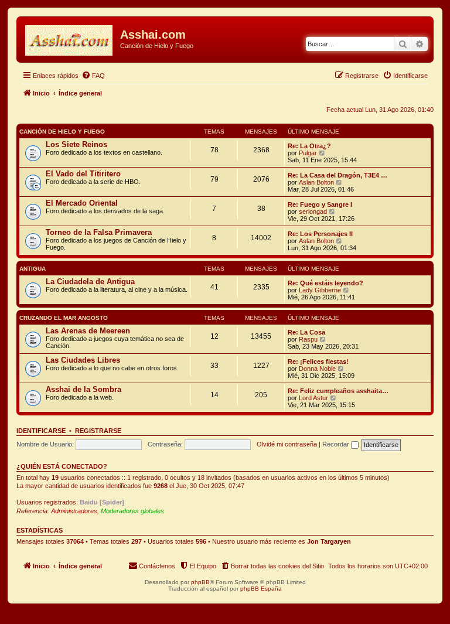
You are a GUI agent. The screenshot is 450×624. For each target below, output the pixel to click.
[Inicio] (69, 38)
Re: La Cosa (306, 332)
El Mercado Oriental (82, 203)
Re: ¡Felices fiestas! (318, 361)
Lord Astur (313, 397)
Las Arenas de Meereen (88, 330)
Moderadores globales (132, 510)
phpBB (200, 582)
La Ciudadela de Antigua (90, 281)
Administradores (74, 510)
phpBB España (261, 588)
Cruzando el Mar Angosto (63, 318)
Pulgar (308, 152)
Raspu (308, 339)
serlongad (313, 211)
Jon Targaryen (329, 541)
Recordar (336, 444)
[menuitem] (93, 76)
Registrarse (98, 430)
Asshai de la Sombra (83, 389)
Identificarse (41, 430)
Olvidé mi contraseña (287, 444)
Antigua (32, 268)
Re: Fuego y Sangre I (320, 204)
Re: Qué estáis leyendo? (325, 283)
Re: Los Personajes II (320, 233)
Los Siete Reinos (76, 144)
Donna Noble (317, 368)
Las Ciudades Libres (83, 360)
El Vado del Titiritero (83, 173)
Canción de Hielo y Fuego (62, 131)
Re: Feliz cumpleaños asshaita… (338, 390)
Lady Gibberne (320, 290)
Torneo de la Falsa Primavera (99, 232)
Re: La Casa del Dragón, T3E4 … (337, 175)
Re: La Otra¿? (309, 145)
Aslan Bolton (316, 182)
